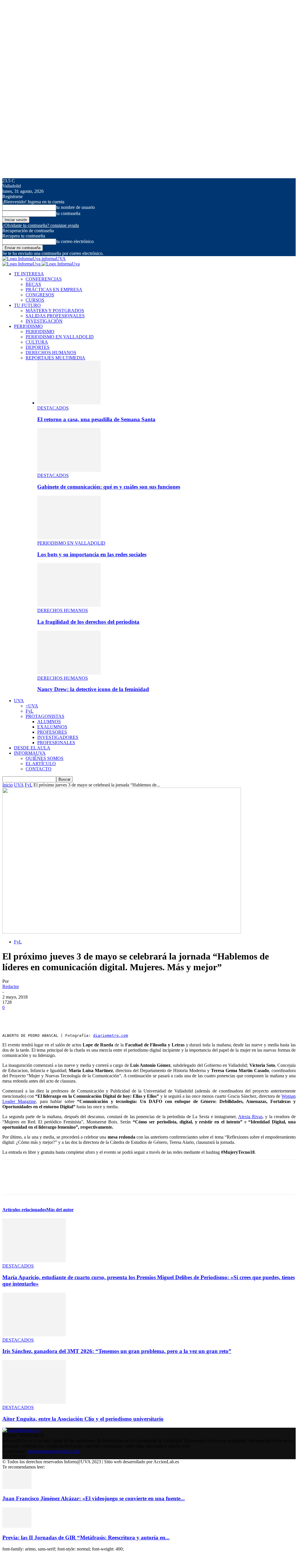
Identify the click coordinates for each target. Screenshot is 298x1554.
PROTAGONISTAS (45, 716)
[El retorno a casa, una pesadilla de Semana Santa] (69, 402)
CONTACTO (39, 768)
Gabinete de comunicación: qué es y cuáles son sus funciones (108, 487)
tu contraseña (68, 213)
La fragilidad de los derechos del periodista (88, 622)
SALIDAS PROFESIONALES (55, 315)
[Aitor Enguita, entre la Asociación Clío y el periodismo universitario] (34, 1402)
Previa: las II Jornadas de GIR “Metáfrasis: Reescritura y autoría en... (86, 1537)
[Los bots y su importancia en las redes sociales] (69, 537)
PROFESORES (52, 732)
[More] (96, 1016)
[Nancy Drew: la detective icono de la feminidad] (69, 672)
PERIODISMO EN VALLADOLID (60, 336)
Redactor (10, 986)
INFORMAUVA (30, 753)
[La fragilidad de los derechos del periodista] (69, 605)
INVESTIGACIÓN (44, 321)
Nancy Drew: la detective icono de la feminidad (93, 689)
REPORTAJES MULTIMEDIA (55, 357)
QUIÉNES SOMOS (44, 758)
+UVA (32, 705)
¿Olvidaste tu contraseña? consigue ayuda (40, 225)
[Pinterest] (53, 1016)
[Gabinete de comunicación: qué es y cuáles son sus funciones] (69, 470)
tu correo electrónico (75, 241)
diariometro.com (110, 1035)
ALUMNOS (49, 721)
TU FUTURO (27, 305)
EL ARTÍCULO (41, 763)
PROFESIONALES (56, 742)
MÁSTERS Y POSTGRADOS (55, 310)
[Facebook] (12, 1016)
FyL (29, 711)
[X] (32, 1016)
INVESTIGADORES (57, 737)
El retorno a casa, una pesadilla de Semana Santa (96, 419)
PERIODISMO (28, 326)
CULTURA (37, 342)
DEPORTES (37, 347)
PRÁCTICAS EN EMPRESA (54, 289)
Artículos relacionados (24, 1209)
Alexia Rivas (250, 1116)
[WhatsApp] (74, 1016)
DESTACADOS (53, 407)
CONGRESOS (40, 294)
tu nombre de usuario (75, 207)
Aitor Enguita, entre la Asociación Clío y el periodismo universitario (83, 1419)
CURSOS (35, 300)
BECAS (33, 284)
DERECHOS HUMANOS (51, 352)
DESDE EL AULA (32, 747)
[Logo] (22, 263)
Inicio (7, 784)
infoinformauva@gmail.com (53, 1451)
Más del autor (60, 1209)
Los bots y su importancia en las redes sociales (91, 554)
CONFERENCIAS (44, 279)
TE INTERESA (29, 273)
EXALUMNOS (52, 726)
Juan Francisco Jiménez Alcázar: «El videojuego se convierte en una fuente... (93, 1498)
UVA (19, 700)
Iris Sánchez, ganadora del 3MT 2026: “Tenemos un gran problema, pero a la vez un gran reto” (116, 1351)
